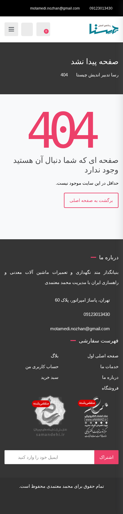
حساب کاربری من (42, 366)
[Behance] (63, 503)
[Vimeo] (71, 503)
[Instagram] (80, 503)
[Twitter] (88, 503)
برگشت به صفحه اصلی (91, 200)
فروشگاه (110, 387)
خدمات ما (109, 366)
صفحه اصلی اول (103, 355)
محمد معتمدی (60, 486)
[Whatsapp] (26, 503)
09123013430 (101, 8)
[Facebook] (96, 503)
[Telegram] (35, 503)
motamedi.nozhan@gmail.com (55, 8)
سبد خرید (50, 377)
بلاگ (55, 355)
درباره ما (110, 377)
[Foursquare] (54, 503)
